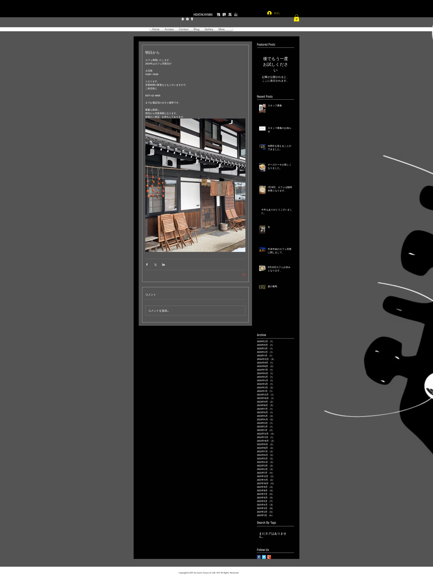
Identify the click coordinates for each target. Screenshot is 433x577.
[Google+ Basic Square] (269, 557)
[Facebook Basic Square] (259, 557)
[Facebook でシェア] (147, 264)
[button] (296, 18)
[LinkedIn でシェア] (163, 264)
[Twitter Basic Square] (264, 557)
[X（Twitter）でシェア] (155, 264)
